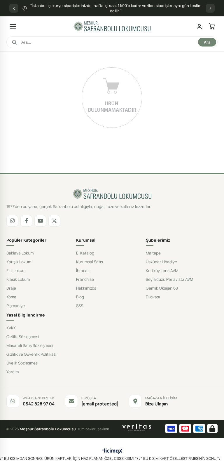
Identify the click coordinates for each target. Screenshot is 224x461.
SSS (79, 305)
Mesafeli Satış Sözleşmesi (29, 345)
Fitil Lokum (15, 270)
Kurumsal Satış (89, 261)
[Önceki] (13, 8)
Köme (11, 297)
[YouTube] (40, 221)
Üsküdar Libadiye (161, 261)
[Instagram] (12, 221)
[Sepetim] (212, 26)
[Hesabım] (199, 26)
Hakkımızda (86, 288)
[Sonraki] (210, 8)
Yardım (12, 371)
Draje (11, 288)
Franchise (85, 279)
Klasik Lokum (18, 279)
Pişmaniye (15, 305)
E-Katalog (85, 253)
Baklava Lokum (20, 253)
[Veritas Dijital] (136, 427)
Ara (207, 42)
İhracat (82, 270)
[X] (54, 221)
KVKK (11, 328)
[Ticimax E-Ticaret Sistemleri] (112, 451)
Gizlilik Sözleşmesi (22, 336)
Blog (80, 297)
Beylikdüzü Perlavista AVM (169, 279)
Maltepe (153, 253)
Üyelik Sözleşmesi (22, 363)
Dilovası (153, 297)
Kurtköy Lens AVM (162, 270)
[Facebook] (26, 221)
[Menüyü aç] (12, 26)
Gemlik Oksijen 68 (162, 288)
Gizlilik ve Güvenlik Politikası (31, 354)
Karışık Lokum (18, 261)
